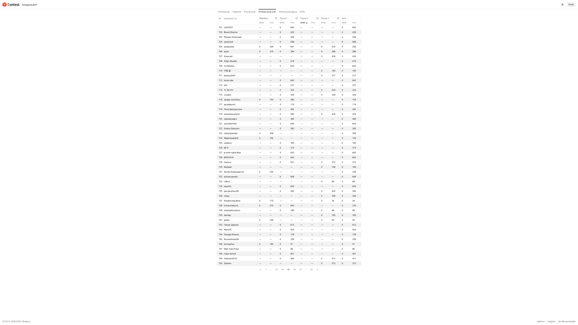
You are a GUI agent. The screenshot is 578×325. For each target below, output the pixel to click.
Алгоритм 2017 (29, 5)
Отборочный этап (267, 12)
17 (300, 269)
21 (311, 269)
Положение (224, 12)
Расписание (250, 12)
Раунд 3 (325, 18)
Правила (237, 12)
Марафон (263, 18)
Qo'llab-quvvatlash (567, 321)
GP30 (261, 23)
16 (294, 269)
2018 (302, 12)
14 (282, 269)
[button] (230, 18)
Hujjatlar (551, 321)
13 (276, 269)
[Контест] (11, 4)
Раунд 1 (283, 18)
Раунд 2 (304, 18)
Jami (344, 18)
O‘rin (272, 23)
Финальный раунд (288, 12)
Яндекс (26, 321)
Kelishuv (541, 321)
